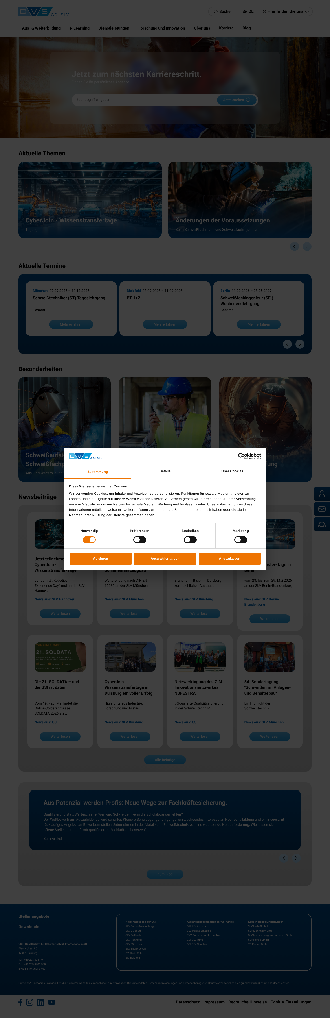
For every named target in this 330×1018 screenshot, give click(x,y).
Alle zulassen (229, 558)
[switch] (139, 539)
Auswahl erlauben (165, 558)
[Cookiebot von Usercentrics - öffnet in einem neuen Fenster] (241, 456)
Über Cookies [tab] (232, 471)
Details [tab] (165, 471)
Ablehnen (100, 558)
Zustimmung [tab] (98, 472)
